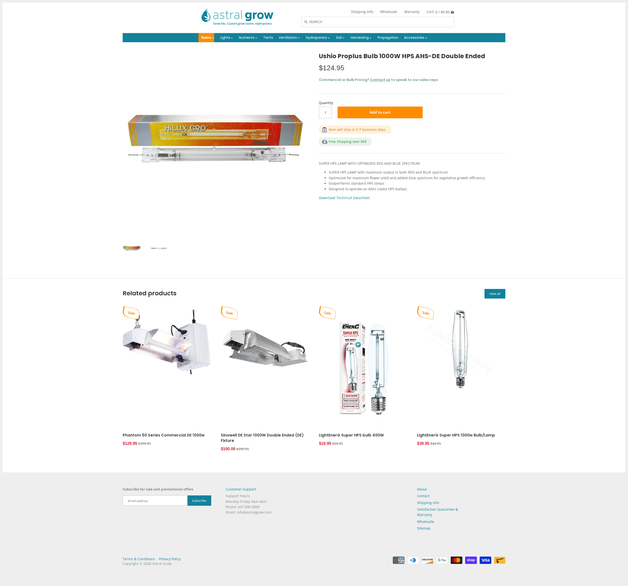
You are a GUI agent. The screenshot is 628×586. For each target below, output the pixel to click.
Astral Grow (161, 563)
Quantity (326, 103)
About (422, 489)
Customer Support (241, 489)
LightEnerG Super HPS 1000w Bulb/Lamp (456, 435)
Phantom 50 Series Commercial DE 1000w (164, 435)
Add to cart (380, 112)
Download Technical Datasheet (344, 197)
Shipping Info (362, 11)
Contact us (380, 79)
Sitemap (424, 528)
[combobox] (383, 22)
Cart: (438, 11)
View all (494, 293)
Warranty (411, 11)
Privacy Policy (170, 559)
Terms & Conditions (139, 559)
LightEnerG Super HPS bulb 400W (351, 435)
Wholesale (388, 11)
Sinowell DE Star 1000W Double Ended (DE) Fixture (262, 438)
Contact (423, 495)
